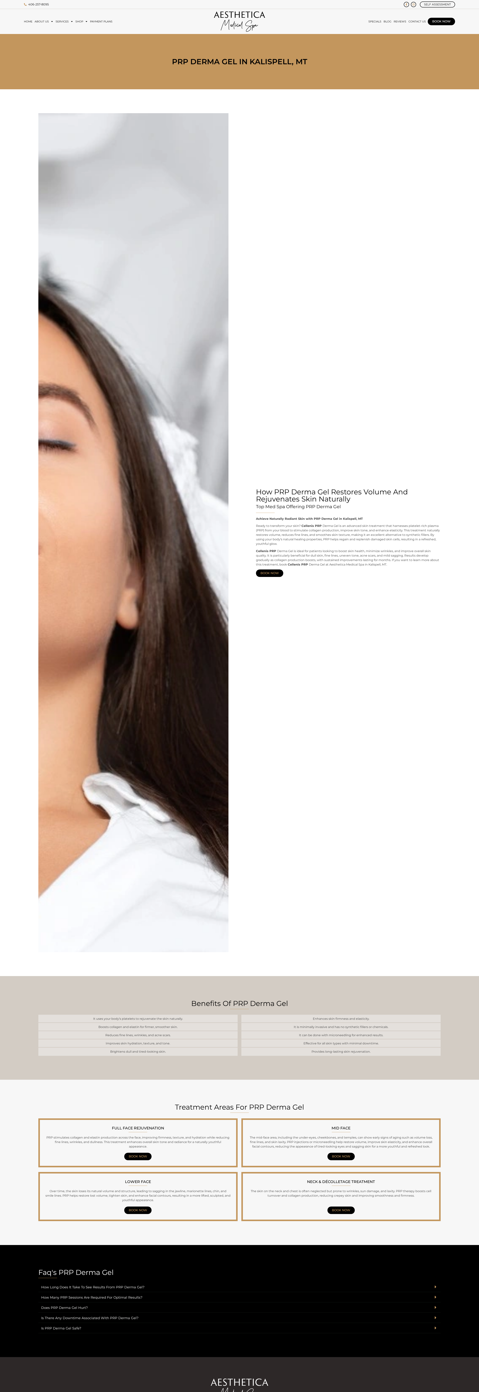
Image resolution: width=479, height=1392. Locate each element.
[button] (239, 1287)
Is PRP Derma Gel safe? (61, 1328)
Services (62, 21)
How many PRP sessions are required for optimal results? (91, 1297)
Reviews (400, 21)
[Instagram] (413, 4)
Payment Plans (101, 21)
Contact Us (417, 21)
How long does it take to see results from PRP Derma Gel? (92, 1287)
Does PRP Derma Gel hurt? (64, 1308)
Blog (387, 21)
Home (28, 21)
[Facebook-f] (406, 4)
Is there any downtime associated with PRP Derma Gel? (89, 1318)
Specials (374, 21)
